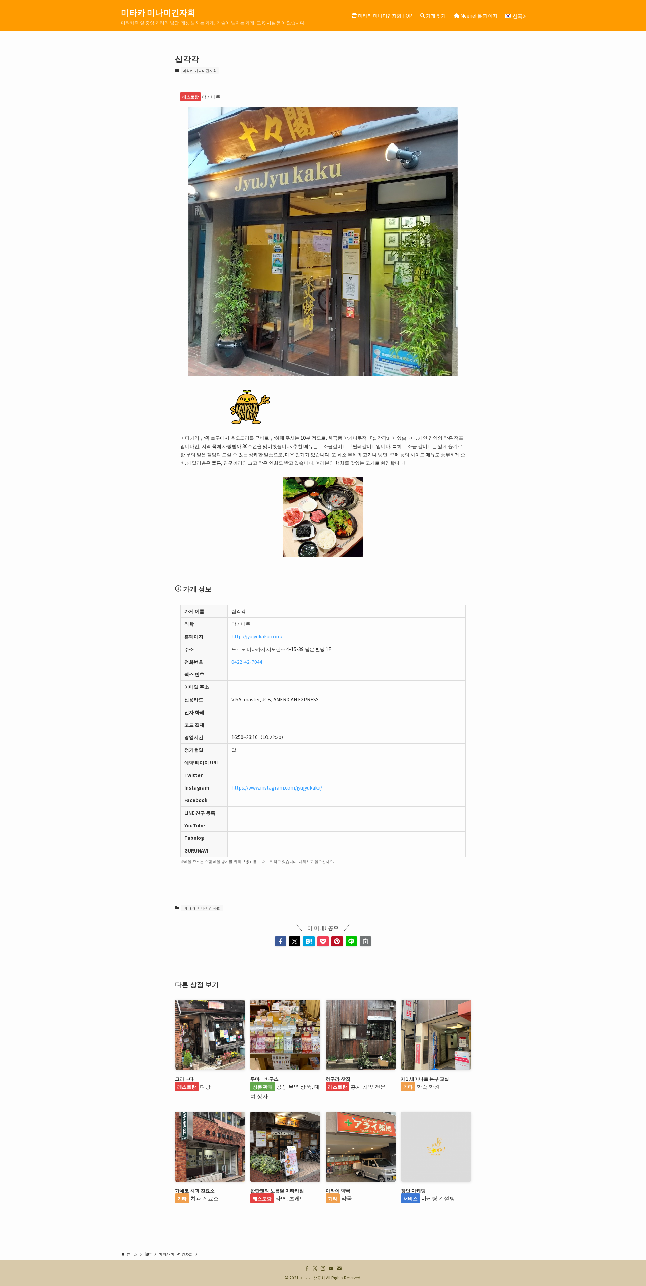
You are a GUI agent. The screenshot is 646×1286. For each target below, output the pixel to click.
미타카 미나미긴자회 (158, 12)
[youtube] (331, 1268)
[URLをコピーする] (365, 941)
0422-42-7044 (246, 661)
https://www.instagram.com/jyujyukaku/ (276, 787)
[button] (280, 941)
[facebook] (307, 1268)
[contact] (339, 1268)
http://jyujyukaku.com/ (256, 636)
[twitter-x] (315, 1268)
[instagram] (323, 1268)
